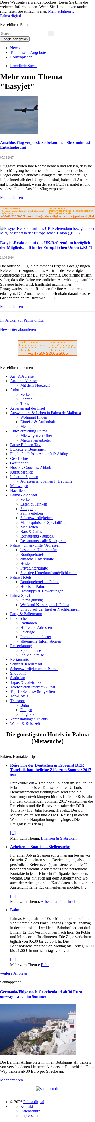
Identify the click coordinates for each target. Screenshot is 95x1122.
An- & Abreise (22, 376)
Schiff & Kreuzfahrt (26, 664)
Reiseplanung (21, 646)
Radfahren (28, 623)
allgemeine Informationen (40, 641)
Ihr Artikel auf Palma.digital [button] (22, 320)
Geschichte (19, 458)
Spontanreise (30, 650)
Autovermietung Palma (28, 431)
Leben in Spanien (24, 477)
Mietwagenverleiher (36, 435)
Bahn (24, 705)
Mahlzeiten (29, 527)
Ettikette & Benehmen (28, 449)
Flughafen (28, 714)
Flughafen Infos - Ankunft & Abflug (39, 454)
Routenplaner (21, 57)
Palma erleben (31, 513)
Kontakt (26, 1106)
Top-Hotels (19, 696)
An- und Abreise (23, 381)
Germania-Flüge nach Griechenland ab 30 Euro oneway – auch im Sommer (41, 994)
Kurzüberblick (21, 472)
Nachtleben (19, 490)
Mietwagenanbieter (35, 440)
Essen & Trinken (33, 504)
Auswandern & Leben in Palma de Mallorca (45, 413)
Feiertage (27, 632)
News (15, 48)
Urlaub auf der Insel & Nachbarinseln (50, 609)
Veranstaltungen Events (29, 719)
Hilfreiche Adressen (36, 627)
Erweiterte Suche (23, 65)
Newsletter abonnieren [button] (18, 329)
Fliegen (26, 710)
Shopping (28, 509)
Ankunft (17, 390)
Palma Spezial (21, 595)
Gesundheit (19, 463)
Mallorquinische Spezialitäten (43, 522)
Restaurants (19, 659)
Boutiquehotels (32, 554)
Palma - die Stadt (23, 495)
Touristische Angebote (28, 52)
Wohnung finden (33, 417)
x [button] (73, 11)
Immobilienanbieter (35, 637)
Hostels (26, 563)
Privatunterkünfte (34, 568)
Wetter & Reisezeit (25, 723)
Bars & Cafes (31, 531)
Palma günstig (31, 600)
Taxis (24, 403)
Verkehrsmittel (31, 394)
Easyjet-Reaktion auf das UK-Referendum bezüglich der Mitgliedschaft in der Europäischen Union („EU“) (46, 245)
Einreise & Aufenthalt (37, 422)
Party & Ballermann (26, 614)
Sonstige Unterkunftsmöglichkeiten (48, 573)
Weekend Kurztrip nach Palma (44, 605)
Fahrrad (26, 399)
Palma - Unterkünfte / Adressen (35, 545)
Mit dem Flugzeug (35, 385)
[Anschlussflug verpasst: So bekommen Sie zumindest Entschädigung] (19, 133)
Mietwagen (19, 486)
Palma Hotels (20, 577)
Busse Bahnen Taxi (25, 445)
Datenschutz (30, 1111)
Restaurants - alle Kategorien (43, 541)
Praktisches (19, 618)
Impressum (29, 1115)
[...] (13, 833)
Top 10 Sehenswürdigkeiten (32, 691)
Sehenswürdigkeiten (36, 518)
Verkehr (26, 499)
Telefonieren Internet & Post (32, 687)
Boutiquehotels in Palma (39, 582)
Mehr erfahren (59, 11)
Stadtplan (17, 678)
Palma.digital (10, 16)
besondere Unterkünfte (38, 550)
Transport (17, 700)
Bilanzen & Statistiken (59, 838)
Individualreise (32, 655)
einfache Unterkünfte (37, 559)
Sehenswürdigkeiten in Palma (34, 668)
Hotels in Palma (33, 586)
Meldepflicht (30, 426)
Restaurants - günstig (37, 536)
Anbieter (13, 973)
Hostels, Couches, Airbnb (30, 467)
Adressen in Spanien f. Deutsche (46, 481)
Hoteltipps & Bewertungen (41, 591)
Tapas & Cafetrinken (26, 682)
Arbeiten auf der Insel (27, 408)
